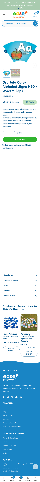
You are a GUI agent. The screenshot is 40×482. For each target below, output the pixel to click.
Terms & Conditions (10, 438)
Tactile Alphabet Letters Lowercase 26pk (10, 336)
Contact (6, 419)
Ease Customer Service (12, 426)
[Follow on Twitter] (8, 397)
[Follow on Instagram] (12, 397)
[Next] (34, 51)
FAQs (5, 453)
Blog (4, 411)
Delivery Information (10, 423)
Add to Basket (11, 349)
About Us (6, 408)
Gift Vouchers (8, 415)
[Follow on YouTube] (21, 397)
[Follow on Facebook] (4, 397)
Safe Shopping (8, 449)
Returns (5, 442)
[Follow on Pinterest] (16, 397)
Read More (7, 126)
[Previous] (5, 51)
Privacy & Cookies (10, 445)
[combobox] (21, 23)
